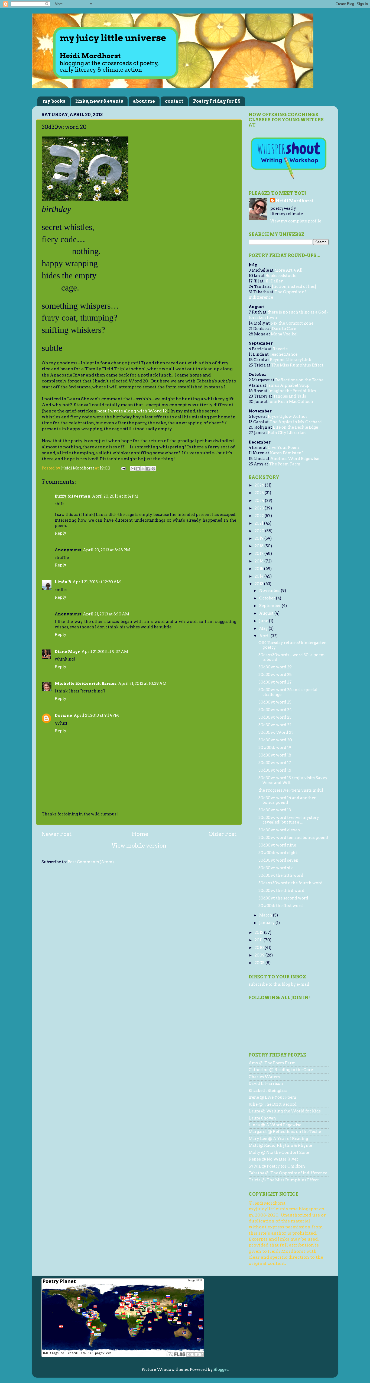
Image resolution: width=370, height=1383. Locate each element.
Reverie (280, 348)
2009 (260, 955)
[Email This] (132, 468)
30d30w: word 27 (275, 682)
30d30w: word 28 (275, 674)
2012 (259, 932)
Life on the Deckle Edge (295, 427)
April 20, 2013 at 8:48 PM (106, 550)
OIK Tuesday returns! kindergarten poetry (292, 645)
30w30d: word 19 (274, 747)
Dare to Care (284, 328)
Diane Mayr (67, 651)
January (267, 922)
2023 (260, 508)
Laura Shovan (262, 1118)
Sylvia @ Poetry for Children (277, 1166)
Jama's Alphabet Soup (288, 385)
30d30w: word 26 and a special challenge (287, 692)
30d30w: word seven (278, 860)
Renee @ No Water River (273, 1159)
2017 (259, 553)
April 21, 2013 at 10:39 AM (142, 683)
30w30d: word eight (277, 852)
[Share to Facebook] (148, 468)
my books (54, 101)
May (264, 628)
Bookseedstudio (281, 275)
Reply (60, 533)
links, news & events (99, 101)
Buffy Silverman (72, 496)
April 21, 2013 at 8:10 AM (106, 614)
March (266, 915)
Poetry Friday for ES (217, 101)
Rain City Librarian (287, 432)
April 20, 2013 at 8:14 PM (115, 496)
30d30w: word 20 (275, 740)
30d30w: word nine (277, 845)
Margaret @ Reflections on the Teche (285, 1131)
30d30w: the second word (283, 898)
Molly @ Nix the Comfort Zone (279, 1152)
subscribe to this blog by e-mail (279, 984)
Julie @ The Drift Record (273, 1104)
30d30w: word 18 (274, 755)
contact (174, 101)
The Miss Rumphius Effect (297, 365)
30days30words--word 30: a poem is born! (291, 657)
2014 (259, 576)
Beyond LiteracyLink (290, 359)
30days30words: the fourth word (290, 883)
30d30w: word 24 (275, 709)
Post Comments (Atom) (91, 861)
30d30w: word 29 (275, 667)
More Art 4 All (288, 270)
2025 (260, 492)
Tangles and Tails (289, 396)
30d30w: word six (275, 867)
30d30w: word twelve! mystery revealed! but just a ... (288, 820)
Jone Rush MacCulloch (290, 401)
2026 (260, 485)
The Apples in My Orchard (296, 421)
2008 (260, 962)
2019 (259, 538)
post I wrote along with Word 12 (132, 411)
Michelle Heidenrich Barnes (85, 683)
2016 (259, 561)
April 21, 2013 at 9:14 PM (96, 715)
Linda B (63, 581)
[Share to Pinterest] (153, 468)
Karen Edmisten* (286, 453)
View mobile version (139, 845)
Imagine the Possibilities (292, 390)
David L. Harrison (266, 1083)
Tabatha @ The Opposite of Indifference (288, 1173)
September (270, 605)
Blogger (220, 1369)
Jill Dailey (273, 281)
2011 (259, 940)
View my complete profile (295, 221)
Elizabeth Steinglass (268, 1090)
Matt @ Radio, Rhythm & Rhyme (280, 1145)
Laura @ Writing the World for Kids (285, 1111)
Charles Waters (264, 1076)
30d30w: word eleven (279, 830)
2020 (260, 530)
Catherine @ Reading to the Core (281, 1069)
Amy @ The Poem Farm (272, 1063)
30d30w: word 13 (274, 810)
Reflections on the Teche (299, 380)
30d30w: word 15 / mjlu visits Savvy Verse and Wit (292, 780)
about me (144, 101)
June (264, 620)
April (265, 636)
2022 (260, 515)
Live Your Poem (283, 447)
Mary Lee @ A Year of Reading (278, 1138)
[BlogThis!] (138, 468)
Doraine (63, 715)
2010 (260, 947)
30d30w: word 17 (274, 762)
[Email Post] (122, 468)
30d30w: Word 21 (275, 732)
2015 (259, 568)
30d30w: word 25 (274, 702)
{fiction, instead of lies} (294, 286)
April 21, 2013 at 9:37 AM (105, 651)
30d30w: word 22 (274, 724)
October (267, 598)
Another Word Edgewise (294, 458)
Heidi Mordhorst (294, 200)
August (266, 613)
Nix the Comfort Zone (292, 323)
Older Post (222, 834)
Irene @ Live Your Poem (272, 1097)
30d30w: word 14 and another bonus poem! (287, 800)
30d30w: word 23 (274, 717)
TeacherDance (283, 354)
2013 (259, 583)
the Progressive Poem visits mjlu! (290, 790)
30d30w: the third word (281, 890)
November (270, 590)
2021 (259, 523)
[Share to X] (143, 468)
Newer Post (56, 834)
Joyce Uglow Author (287, 416)
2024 (260, 500)
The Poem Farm (284, 464)
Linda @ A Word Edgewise (275, 1124)
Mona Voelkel (284, 334)
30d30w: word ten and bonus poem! (293, 837)
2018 (259, 546)
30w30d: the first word (280, 905)
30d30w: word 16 (274, 770)
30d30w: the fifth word (280, 875)
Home (140, 834)
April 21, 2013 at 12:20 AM (97, 581)
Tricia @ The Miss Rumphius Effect (284, 1180)
